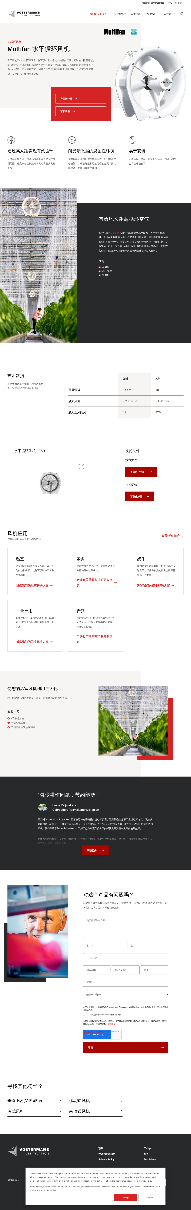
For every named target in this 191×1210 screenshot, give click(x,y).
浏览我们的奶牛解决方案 (153, 585)
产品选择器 (66, 98)
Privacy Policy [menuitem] (106, 1159)
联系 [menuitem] (170, 2)
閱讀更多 (92, 850)
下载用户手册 (137, 471)
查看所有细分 (171, 536)
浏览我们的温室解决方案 (32, 585)
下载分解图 (136, 496)
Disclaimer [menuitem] (150, 1159)
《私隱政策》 (112, 1024)
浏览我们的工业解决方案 (32, 642)
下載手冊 (65, 111)
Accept (126, 1197)
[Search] (182, 14)
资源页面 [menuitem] (152, 13)
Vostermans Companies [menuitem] (152, 2)
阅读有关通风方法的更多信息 (94, 582)
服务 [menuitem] (146, 1153)
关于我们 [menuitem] (168, 13)
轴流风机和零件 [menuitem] (98, 13)
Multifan (114, 232)
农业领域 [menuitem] (119, 13)
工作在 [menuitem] (147, 1148)
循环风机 (16, 42)
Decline (149, 1197)
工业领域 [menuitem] (135, 13)
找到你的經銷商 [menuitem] (106, 1153)
